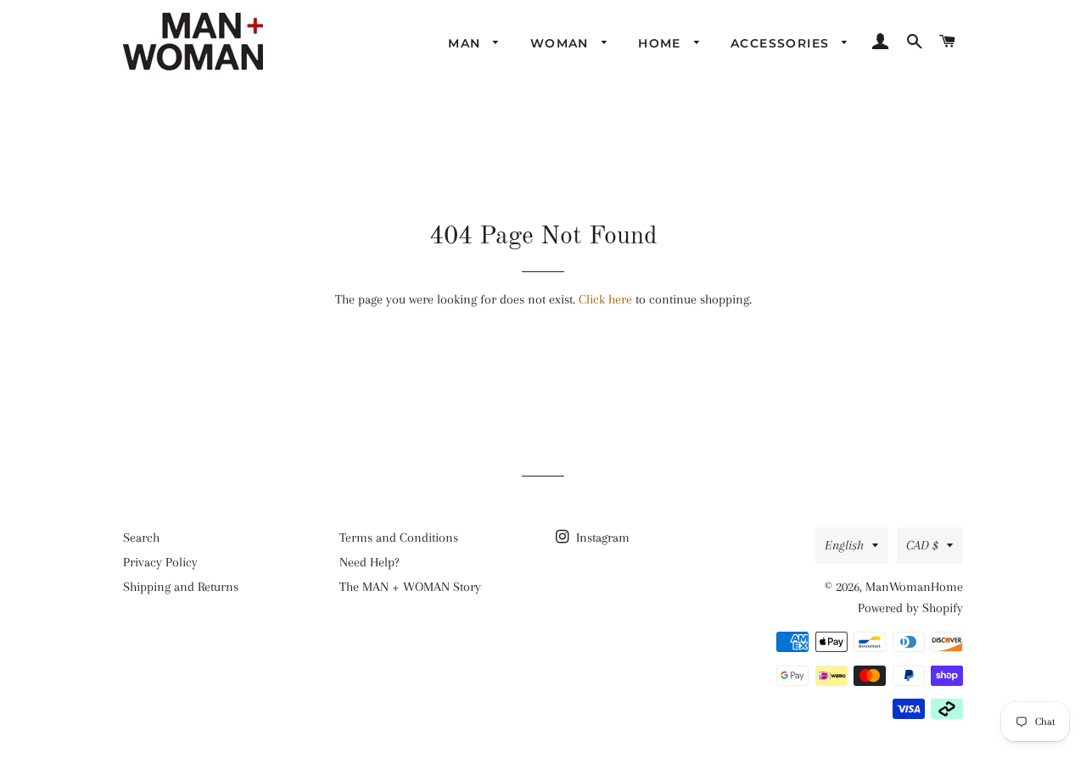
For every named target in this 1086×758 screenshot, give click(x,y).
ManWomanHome (914, 586)
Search (141, 537)
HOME (662, 43)
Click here (605, 299)
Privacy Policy (160, 562)
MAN (466, 43)
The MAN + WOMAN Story (410, 586)
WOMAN (561, 43)
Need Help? (369, 562)
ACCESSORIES (782, 43)
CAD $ (922, 545)
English (844, 545)
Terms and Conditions (398, 537)
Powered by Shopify (910, 608)
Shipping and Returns (180, 586)
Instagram (601, 537)
